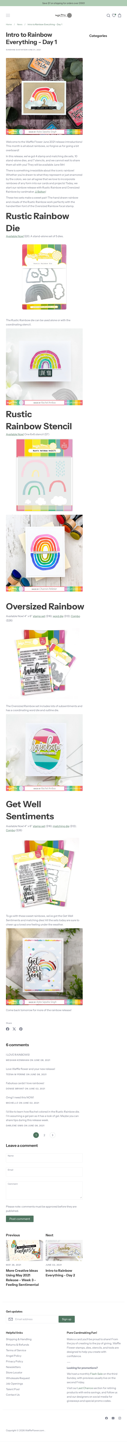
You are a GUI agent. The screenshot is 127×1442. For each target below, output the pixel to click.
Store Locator (14, 1372)
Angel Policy (13, 1355)
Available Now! (15, 236)
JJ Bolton (40, 191)
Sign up (66, 1319)
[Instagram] (119, 1418)
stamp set (39, 616)
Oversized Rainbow (45, 606)
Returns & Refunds (17, 1344)
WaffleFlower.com (35, 1430)
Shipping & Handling (19, 1339)
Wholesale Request (18, 1378)
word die (58, 616)
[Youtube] (113, 1418)
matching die (61, 826)
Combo (75, 616)
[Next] (52, 1136)
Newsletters (13, 1367)
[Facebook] (106, 1418)
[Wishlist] (114, 15)
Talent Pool (13, 1389)
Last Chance (85, 1388)
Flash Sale (96, 1373)
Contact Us (13, 1394)
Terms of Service (16, 1350)
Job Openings (14, 1383)
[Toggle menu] (8, 15)
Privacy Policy (14, 1361)
